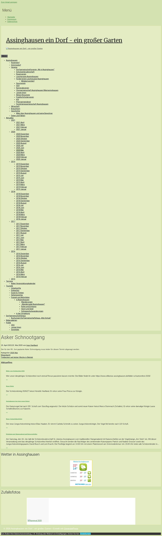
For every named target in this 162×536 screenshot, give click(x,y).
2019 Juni (20, 178)
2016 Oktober (21, 258)
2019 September (23, 171)
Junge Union (21, 93)
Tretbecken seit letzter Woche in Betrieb (17, 357)
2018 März (20, 215)
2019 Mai (20, 180)
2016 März (20, 274)
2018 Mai (20, 210)
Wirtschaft (15, 106)
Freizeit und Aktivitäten (20, 297)
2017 (13, 221)
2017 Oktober (21, 228)
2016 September (23, 261)
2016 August (21, 263)
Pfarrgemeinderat (23, 102)
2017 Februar (21, 247)
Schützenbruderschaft (25, 72)
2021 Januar (21, 129)
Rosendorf (15, 63)
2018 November (22, 196)
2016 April (20, 272)
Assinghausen (11, 60)
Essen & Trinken (17, 293)
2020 (13, 132)
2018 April (20, 212)
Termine (9, 281)
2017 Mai (20, 240)
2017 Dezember (22, 224)
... (7, 379)
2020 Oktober (21, 139)
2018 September (23, 201)
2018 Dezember (22, 194)
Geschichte (15, 111)
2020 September (23, 141)
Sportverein (21, 83)
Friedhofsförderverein (25, 97)
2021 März (20, 125)
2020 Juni (20, 148)
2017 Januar (21, 249)
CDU (13, 325)
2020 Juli (19, 145)
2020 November (22, 136)
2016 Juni (20, 267)
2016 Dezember (22, 254)
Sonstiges (15, 330)
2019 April (20, 182)
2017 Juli (19, 235)
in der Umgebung (23, 313)
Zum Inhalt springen (9, 2)
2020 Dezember (22, 134)
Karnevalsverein (22, 88)
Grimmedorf (16, 65)
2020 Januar (21, 159)
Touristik (9, 286)
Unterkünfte (16, 288)
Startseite (11, 17)
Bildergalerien (11, 320)
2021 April (20, 122)
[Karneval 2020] (38, 510)
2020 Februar (21, 157)
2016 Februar (21, 277)
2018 (13, 192)
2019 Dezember (22, 164)
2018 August (21, 203)
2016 (13, 251)
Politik (8, 323)
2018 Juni (20, 208)
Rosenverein (21, 74)
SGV (18, 86)
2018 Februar (21, 217)
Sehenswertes (17, 295)
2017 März (20, 244)
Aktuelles (10, 118)
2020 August (21, 143)
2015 (13, 279)
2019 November (22, 166)
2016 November (22, 256)
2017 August (21, 233)
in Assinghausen (22, 300)
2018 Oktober (21, 198)
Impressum (11, 19)
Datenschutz (12, 21)
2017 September (23, 231)
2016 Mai (20, 270)
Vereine (14, 67)
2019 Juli (19, 175)
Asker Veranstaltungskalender (23, 283)
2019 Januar (21, 189)
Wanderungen (27, 302)
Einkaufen (15, 290)
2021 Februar (21, 127)
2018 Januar (21, 219)
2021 (13, 120)
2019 (13, 162)
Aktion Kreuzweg (23, 95)
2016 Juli (19, 265)
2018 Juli (19, 205)
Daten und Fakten (18, 116)
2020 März (20, 155)
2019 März (20, 185)
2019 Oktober (21, 168)
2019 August (21, 173)
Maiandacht (5, 355)
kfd (17, 99)
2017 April (20, 242)
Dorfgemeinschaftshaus (16, 316)
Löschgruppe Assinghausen (27, 77)
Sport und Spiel (27, 309)
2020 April (20, 152)
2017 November (22, 226)
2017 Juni (20, 238)
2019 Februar (21, 187)
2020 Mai (20, 150)
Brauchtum (15, 109)
